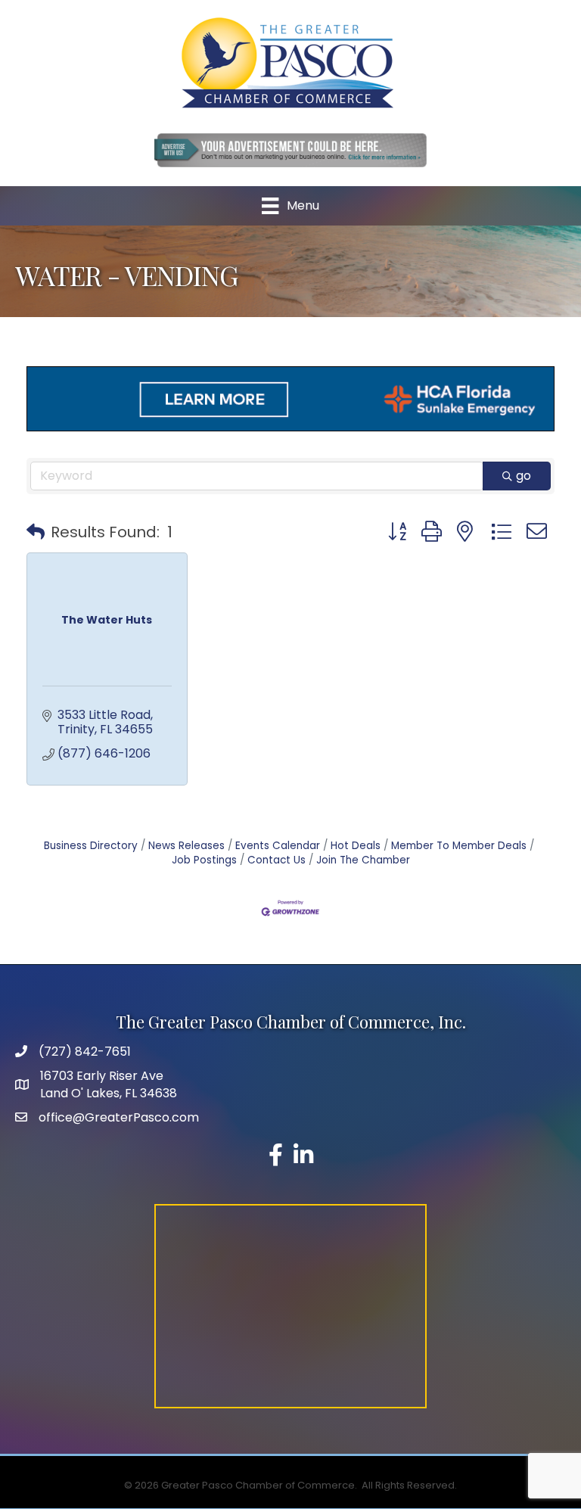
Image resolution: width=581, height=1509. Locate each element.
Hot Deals (356, 846)
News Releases (186, 846)
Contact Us (276, 860)
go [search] (523, 475)
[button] (35, 532)
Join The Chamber (363, 860)
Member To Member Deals (459, 846)
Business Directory (91, 846)
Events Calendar (277, 846)
